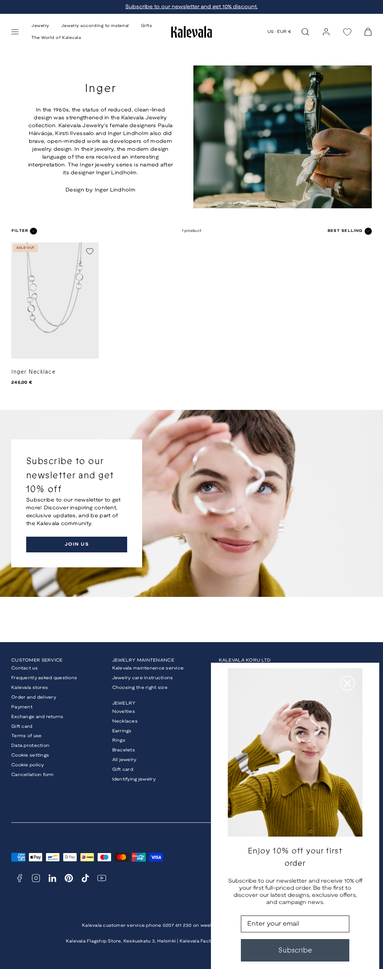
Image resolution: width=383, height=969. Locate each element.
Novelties (123, 711)
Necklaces (125, 721)
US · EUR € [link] (279, 32)
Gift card (22, 726)
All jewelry (124, 760)
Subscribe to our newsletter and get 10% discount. (191, 6)
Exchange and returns (37, 717)
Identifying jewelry (134, 779)
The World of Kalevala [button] (56, 38)
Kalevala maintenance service (148, 668)
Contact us (24, 668)
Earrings (122, 731)
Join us (77, 544)
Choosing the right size (140, 688)
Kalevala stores (29, 688)
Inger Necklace (33, 372)
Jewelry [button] (40, 26)
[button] (15, 32)
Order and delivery (33, 697)
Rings (118, 740)
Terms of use (26, 736)
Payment (22, 707)
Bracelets (123, 750)
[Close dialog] (347, 683)
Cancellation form (32, 775)
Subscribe (295, 950)
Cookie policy (27, 765)
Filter (20, 231)
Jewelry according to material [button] (95, 26)
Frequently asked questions (44, 678)
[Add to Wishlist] (90, 251)
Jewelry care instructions (142, 678)
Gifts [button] (146, 26)
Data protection (30, 745)
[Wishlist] (347, 32)
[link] (326, 32)
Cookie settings (30, 755)
